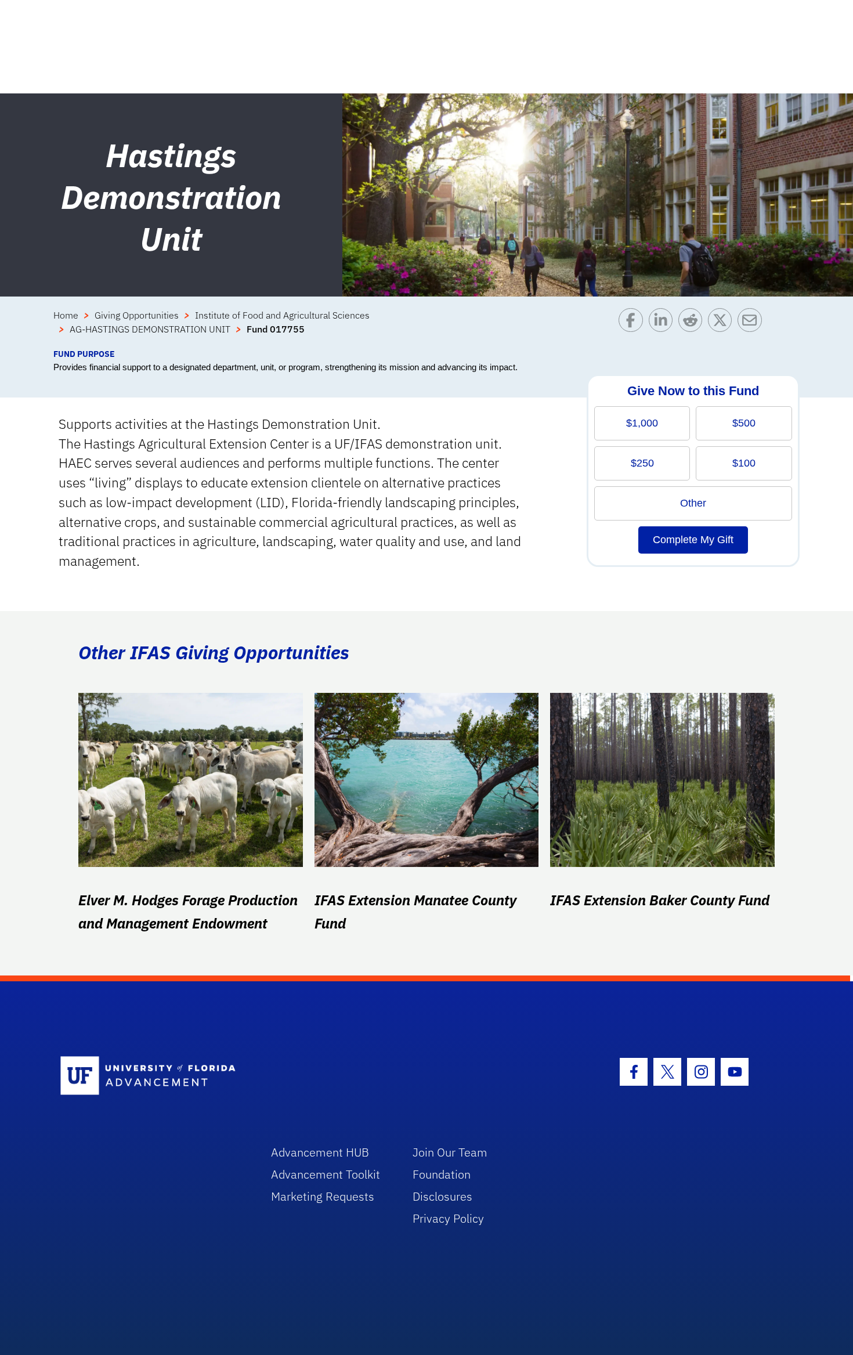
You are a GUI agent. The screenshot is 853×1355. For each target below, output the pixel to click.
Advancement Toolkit (325, 1174)
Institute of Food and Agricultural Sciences (282, 315)
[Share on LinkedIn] (663, 328)
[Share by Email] (752, 328)
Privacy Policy (448, 1218)
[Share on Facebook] (633, 328)
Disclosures (442, 1196)
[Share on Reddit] (693, 328)
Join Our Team (450, 1152)
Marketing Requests (322, 1196)
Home (65, 315)
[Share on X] (723, 328)
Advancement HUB (320, 1152)
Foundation (442, 1174)
